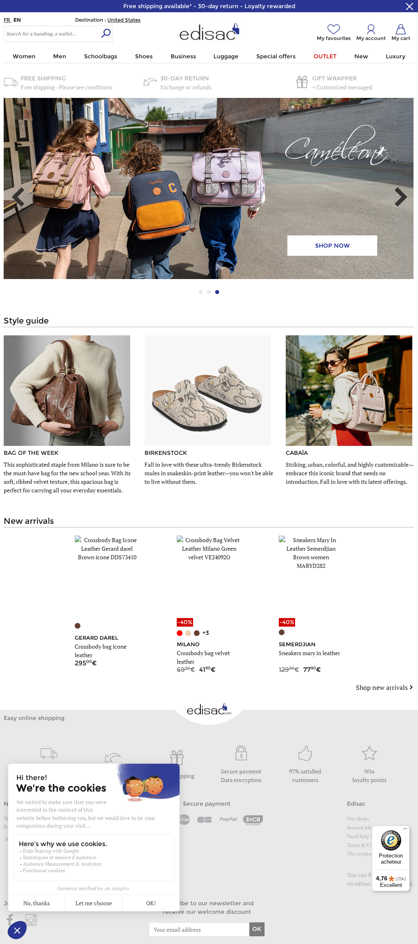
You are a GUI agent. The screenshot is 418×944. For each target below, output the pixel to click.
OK (256, 929)
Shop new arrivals (382, 687)
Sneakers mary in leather (309, 653)
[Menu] (405, 830)
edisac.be (366, 883)
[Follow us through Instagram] (31, 920)
